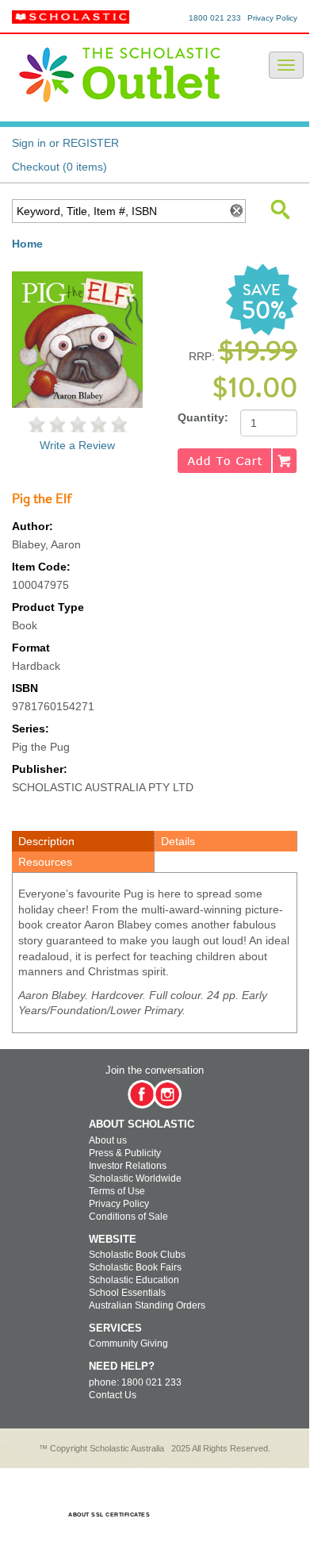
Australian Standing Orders (147, 1305)
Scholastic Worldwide (135, 1178)
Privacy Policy (272, 17)
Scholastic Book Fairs (135, 1267)
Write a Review (77, 445)
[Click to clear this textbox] (235, 211)
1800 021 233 (215, 17)
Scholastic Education (134, 1280)
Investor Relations (127, 1165)
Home (27, 243)
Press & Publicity (125, 1153)
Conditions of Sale (128, 1216)
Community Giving (128, 1343)
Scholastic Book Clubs (137, 1254)
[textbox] (118, 211)
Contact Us (112, 1395)
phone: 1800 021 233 (135, 1382)
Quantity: (203, 417)
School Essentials (127, 1292)
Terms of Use (117, 1191)
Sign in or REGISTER (65, 142)
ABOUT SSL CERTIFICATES (109, 1514)
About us (108, 1140)
